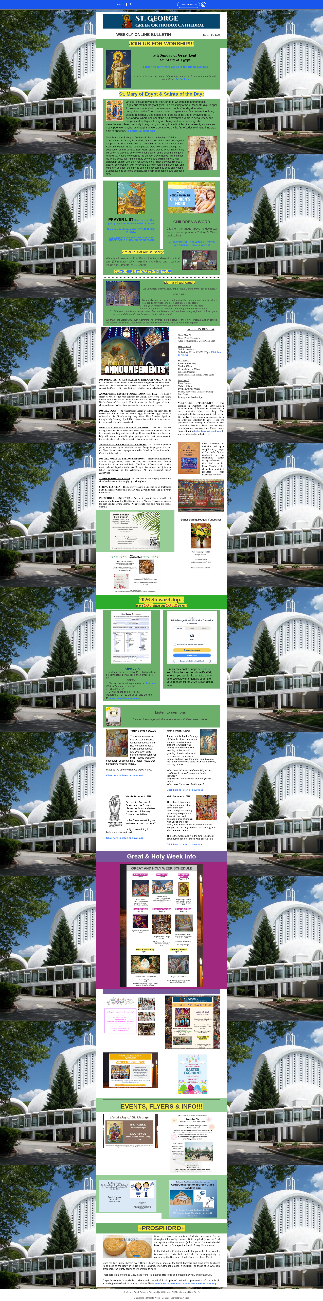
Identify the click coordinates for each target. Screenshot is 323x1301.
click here (150, 683)
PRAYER (116, 219)
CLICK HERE (124, 271)
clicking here (182, 79)
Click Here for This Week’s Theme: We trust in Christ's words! (192, 243)
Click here (113, 229)
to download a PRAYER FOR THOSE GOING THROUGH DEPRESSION (131, 239)
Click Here (139, 220)
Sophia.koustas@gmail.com (207, 431)
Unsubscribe (140, 1298)
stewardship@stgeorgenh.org (124, 698)
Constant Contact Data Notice (175, 1298)
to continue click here (141, 131)
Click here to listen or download (124, 775)
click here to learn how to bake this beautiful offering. (186, 1283)
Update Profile (153, 1298)
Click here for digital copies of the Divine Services (175, 66)
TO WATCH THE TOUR (153, 271)
